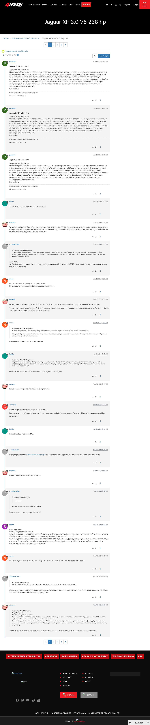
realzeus (12, 222)
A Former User (14, 244)
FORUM (66, 685)
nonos (11, 279)
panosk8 (12, 61)
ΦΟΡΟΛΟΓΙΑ (51, 656)
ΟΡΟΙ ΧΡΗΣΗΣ (41, 713)
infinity (11, 201)
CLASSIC (89, 677)
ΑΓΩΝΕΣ (89, 673)
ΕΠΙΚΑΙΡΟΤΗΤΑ (70, 673)
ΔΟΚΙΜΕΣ (67, 677)
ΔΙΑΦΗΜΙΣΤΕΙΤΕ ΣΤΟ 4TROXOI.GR (103, 713)
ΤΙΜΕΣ (66, 681)
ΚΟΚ (140, 656)
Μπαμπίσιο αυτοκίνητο (36, 455)
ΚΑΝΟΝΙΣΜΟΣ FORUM (61, 713)
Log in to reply (103, 56)
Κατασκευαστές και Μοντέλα (16, 51)
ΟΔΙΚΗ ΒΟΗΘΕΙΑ (70, 656)
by (70, 721)
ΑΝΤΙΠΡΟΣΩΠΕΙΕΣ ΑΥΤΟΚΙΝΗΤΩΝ (24, 656)
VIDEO (88, 681)
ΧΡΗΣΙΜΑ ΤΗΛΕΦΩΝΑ (123, 656)
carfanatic (12, 405)
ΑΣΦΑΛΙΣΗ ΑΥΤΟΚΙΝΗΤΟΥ (95, 656)
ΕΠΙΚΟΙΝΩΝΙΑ (79, 713)
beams (11, 524)
